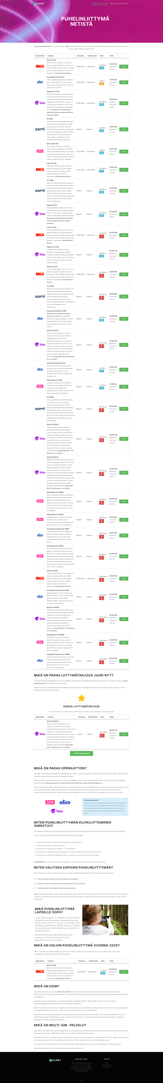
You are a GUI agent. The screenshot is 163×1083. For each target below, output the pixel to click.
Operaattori (40, 56)
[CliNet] (39, 3)
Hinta (112, 56)
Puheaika (80, 56)
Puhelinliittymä (39, 862)
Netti (101, 56)
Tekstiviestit (92, 56)
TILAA (124, 66)
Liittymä (50, 56)
